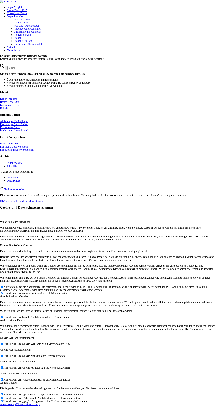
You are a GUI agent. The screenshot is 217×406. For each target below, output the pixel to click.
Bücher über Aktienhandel (14, 130)
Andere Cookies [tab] (8, 382)
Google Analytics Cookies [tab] (14, 296)
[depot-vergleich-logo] (10, 1)
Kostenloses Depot (10, 104)
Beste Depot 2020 (9, 143)
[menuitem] (112, 7)
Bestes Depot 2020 (10, 101)
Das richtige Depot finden (14, 124)
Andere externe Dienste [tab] (12, 320)
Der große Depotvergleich (14, 146)
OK (2, 201)
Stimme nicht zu (12, 201)
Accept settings (8, 404)
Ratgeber (5, 108)
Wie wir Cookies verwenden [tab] (15, 221)
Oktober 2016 (14, 162)
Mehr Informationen (32, 201)
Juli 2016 (12, 166)
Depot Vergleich (8, 98)
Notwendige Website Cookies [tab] (16, 245)
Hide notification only (28, 404)
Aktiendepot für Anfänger (14, 121)
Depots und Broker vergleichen (17, 149)
